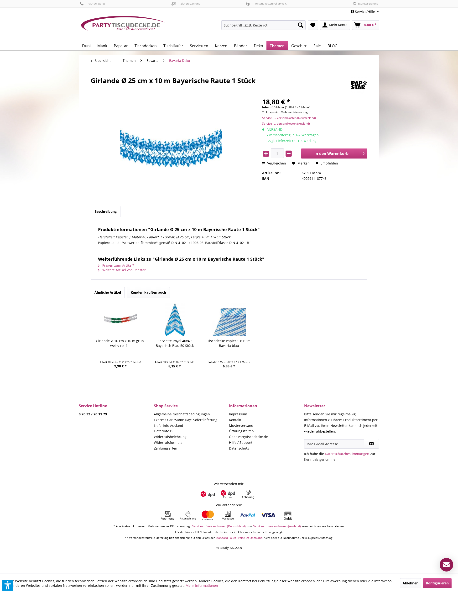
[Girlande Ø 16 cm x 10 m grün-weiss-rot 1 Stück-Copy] (120, 319)
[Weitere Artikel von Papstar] (359, 85)
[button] (7, 585)
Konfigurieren (437, 583)
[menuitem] (363, 12)
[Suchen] (301, 25)
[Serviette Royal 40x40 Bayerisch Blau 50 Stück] (175, 319)
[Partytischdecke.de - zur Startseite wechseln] (123, 26)
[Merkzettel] (313, 25)
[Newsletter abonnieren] (371, 444)
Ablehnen (410, 583)
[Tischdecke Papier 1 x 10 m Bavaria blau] (229, 319)
